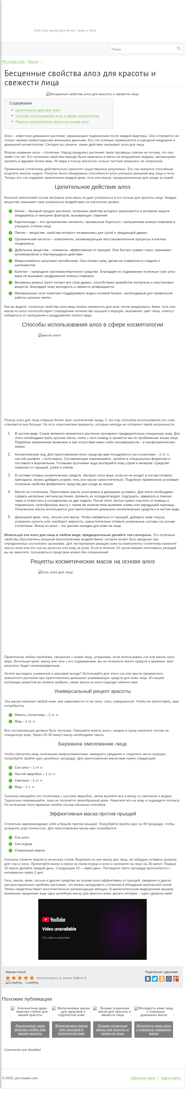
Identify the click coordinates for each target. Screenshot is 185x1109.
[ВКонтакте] (148, 979)
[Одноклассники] (162, 979)
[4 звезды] (27, 978)
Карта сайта (170, 1078)
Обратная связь (143, 1078)
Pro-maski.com (13, 61)
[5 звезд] (33, 978)
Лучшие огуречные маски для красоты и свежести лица (112, 1029)
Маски (33, 61)
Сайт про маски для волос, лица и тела (65, 30)
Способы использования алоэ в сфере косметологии (57, 116)
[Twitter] (155, 979)
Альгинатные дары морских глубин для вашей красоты (30, 1029)
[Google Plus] (176, 979)
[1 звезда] (9, 978)
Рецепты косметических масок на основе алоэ (52, 121)
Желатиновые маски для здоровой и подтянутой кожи (71, 1029)
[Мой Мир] (169, 979)
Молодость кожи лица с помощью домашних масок (154, 1029)
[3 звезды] (21, 978)
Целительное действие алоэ (37, 110)
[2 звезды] (15, 978)
